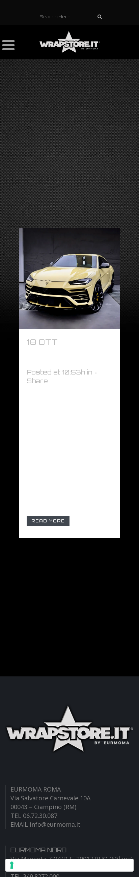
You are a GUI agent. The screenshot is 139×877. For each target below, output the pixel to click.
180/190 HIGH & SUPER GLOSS (62, 352)
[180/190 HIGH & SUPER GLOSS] (69, 278)
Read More (48, 520)
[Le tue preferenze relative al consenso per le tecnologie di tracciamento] (69, 865)
